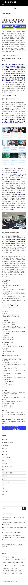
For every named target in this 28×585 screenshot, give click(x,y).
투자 (3, 485)
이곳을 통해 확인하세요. (8, 209)
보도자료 (4, 454)
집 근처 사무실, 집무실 (8, 442)
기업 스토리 (5, 445)
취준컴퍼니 (5, 439)
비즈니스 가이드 (6, 457)
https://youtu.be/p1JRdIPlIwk (9, 95)
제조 (3, 488)
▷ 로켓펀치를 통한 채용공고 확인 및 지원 (12, 412)
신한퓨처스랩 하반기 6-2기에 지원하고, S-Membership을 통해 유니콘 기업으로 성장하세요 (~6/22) (13, 537)
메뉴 (15, 8)
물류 (3, 479)
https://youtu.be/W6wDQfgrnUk (9, 55)
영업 (3, 469)
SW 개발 (4, 448)
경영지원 (4, 451)
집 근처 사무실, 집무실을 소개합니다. (11, 532)
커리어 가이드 (5, 482)
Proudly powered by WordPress (9, 581)
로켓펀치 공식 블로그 (10, 2)
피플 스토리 (5, 476)
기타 (3, 494)
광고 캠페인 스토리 (7, 466)
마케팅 (4, 460)
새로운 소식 (5, 491)
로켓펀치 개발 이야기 (7, 472)
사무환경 (4, 463)
